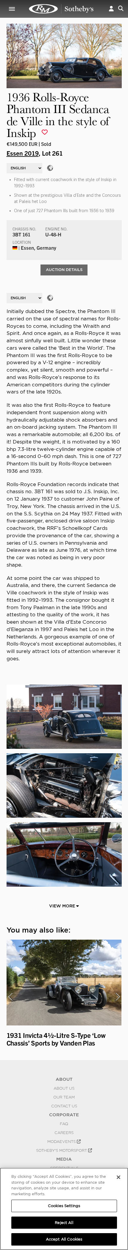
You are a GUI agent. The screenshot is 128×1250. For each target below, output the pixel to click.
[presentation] (10, 997)
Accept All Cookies (64, 1239)
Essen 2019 (23, 153)
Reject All (64, 1222)
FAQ (64, 1123)
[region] (64, 1209)
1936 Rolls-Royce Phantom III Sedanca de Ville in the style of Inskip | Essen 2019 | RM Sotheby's (61, 9)
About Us (64, 1088)
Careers (64, 1132)
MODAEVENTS (62, 1141)
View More (62, 906)
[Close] (118, 1177)
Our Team (64, 1097)
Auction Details (64, 269)
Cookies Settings (64, 1206)
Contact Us (64, 1106)
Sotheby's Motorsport (62, 1150)
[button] (111, 9)
